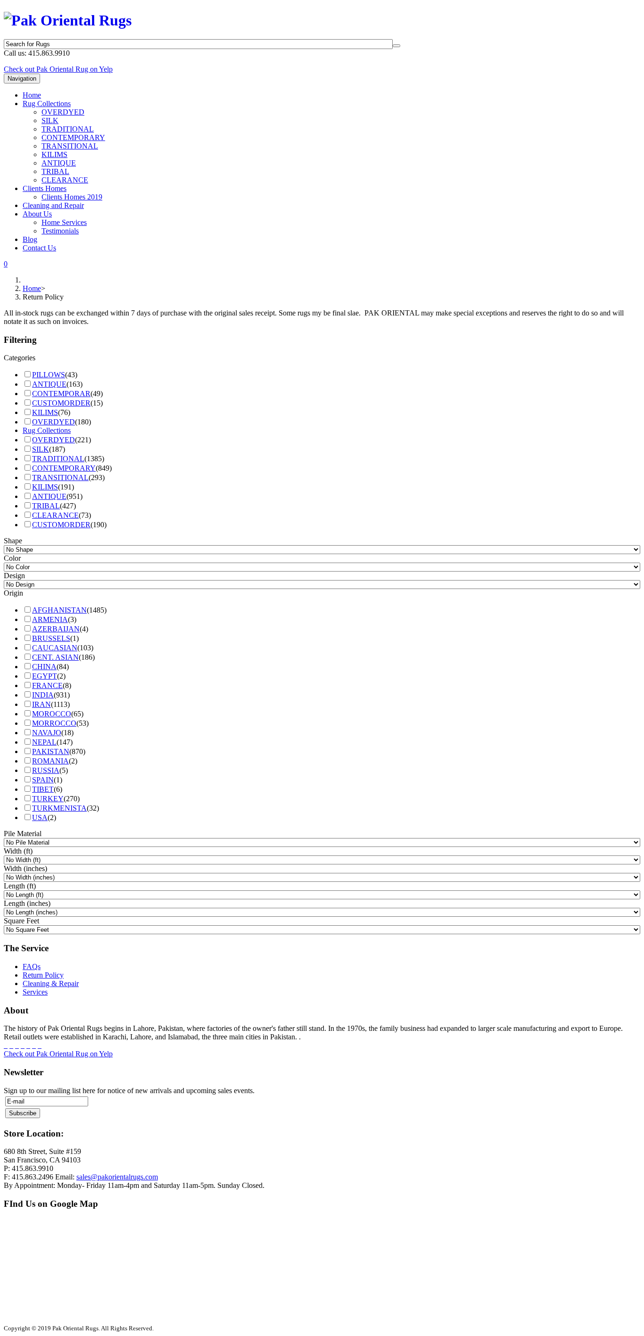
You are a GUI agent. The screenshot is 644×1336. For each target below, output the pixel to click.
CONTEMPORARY (73, 137)
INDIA (43, 695)
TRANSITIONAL (69, 146)
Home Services (64, 222)
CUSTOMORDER (61, 403)
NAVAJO (46, 733)
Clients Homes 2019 (71, 197)
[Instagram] (28, 1045)
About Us (37, 214)
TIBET (43, 789)
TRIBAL (55, 171)
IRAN (41, 704)
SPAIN (43, 780)
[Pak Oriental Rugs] (68, 18)
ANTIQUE (58, 163)
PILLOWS (48, 375)
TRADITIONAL (67, 129)
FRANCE (47, 685)
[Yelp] (39, 1045)
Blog (30, 239)
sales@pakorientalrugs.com (117, 1177)
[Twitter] (11, 1045)
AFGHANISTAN (59, 610)
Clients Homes (44, 188)
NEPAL (44, 742)
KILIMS (54, 154)
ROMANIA (50, 761)
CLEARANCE (64, 180)
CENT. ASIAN (55, 657)
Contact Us (39, 248)
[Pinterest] (23, 1045)
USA (40, 817)
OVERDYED (62, 112)
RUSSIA (45, 770)
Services (35, 992)
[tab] (322, 358)
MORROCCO (54, 723)
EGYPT (44, 676)
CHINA (44, 667)
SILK (49, 120)
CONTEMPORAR (61, 394)
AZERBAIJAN (56, 629)
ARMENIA (50, 619)
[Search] (396, 45)
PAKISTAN (50, 751)
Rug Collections (47, 104)
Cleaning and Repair (53, 205)
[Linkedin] (34, 1045)
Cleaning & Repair (51, 983)
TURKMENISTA (59, 808)
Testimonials (60, 231)
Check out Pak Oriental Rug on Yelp (58, 69)
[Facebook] (6, 1045)
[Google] (17, 1045)
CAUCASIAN (54, 648)
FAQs (32, 967)
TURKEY (48, 799)
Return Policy (43, 975)
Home (32, 95)
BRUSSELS (51, 638)
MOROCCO (51, 714)
